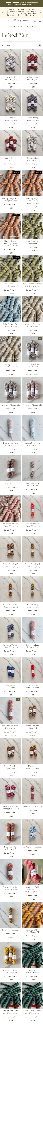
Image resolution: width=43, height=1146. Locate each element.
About (20, 27)
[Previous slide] (2, 12)
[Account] (35, 20)
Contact (29, 27)
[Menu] (2, 20)
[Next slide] (40, 12)
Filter (7, 45)
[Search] (8, 20)
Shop (12, 27)
